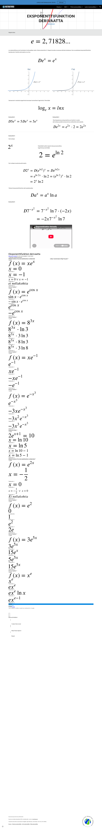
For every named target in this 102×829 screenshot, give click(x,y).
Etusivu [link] (59, 7)
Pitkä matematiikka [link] (75, 7)
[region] (51, 2)
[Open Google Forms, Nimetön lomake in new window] (91, 254)
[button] (100, 7)
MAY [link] (65, 7)
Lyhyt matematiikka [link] (90, 7)
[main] (51, 19)
